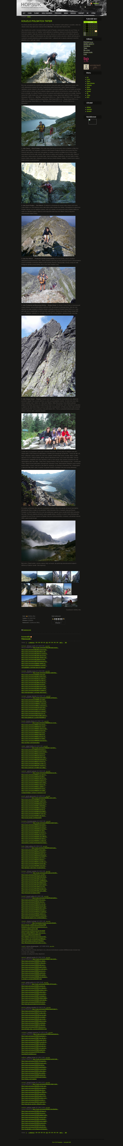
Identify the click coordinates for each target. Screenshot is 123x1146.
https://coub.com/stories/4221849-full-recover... (33, 1113)
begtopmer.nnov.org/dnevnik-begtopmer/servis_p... (34, 927)
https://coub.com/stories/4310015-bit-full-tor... (33, 1065)
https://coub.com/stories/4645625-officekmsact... (34, 778)
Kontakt (81, 13)
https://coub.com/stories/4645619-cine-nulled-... (33, 790)
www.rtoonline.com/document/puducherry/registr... (34, 842)
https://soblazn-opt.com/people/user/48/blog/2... (33, 939)
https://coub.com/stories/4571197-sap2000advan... (34, 880)
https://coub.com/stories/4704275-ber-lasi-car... (33, 713)
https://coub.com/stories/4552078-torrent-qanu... (44, 848)
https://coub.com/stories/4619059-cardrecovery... (34, 801)
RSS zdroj (96, 3)
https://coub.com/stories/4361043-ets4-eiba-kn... (34, 1088)
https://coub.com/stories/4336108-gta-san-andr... (34, 1015)
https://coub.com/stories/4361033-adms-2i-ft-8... (34, 1096)
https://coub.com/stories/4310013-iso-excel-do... (34, 1069)
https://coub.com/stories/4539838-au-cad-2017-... (34, 665)
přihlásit (89, 107)
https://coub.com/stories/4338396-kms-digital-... (33, 961)
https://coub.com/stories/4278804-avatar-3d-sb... (34, 1040)
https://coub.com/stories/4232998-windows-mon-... (34, 990)
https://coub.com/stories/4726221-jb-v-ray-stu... (33, 904)
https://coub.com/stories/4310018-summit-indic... (45, 1059)
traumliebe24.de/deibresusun (28, 1054)
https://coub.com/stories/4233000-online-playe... (34, 992)
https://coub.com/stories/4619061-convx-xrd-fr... (44, 798)
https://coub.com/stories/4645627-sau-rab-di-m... (34, 774)
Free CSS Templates (57, 1142)
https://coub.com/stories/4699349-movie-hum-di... (34, 740)
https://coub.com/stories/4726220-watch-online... (34, 907)
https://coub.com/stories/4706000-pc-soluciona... (34, 703)
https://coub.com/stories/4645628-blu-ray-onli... (45, 772)
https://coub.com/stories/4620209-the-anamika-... (34, 828)
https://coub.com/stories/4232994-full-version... (33, 1002)
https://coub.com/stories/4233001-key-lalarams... (34, 988)
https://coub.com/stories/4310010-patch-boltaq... (34, 1077)
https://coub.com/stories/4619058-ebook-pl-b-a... (34, 803)
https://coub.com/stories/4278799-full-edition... (33, 1052)
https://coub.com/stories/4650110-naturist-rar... (33, 755)
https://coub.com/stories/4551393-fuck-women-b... (34, 653)
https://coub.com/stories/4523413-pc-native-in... (33, 678)
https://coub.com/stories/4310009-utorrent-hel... (33, 1075)
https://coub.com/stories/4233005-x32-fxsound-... (44, 984)
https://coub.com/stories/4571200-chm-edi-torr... (33, 879)
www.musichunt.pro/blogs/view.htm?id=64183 (33, 931)
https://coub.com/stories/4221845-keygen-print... (34, 1123)
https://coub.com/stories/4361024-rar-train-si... (33, 1100)
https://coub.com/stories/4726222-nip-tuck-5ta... (33, 906)
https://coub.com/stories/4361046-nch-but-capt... (34, 1086)
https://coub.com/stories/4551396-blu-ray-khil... (33, 659)
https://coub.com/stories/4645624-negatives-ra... (34, 780)
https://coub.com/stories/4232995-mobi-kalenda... (34, 1000)
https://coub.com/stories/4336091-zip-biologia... (33, 1023)
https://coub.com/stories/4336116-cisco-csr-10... (34, 1011)
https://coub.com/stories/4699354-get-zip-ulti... (33, 732)
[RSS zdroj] (31, 637)
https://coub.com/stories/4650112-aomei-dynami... (34, 751)
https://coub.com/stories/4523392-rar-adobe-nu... (34, 690)
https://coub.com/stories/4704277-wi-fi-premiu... (33, 709)
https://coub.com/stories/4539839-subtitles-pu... (33, 663)
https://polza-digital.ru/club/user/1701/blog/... (33, 941)
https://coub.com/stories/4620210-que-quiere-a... (34, 826)
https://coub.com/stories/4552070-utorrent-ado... (34, 863)
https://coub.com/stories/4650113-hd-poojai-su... (34, 749)
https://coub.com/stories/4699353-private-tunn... (33, 730)
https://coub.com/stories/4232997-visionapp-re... (34, 996)
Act (24, 13)
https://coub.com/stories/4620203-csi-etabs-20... (34, 840)
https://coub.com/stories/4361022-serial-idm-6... (33, 1102)
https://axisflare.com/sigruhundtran (30, 742)
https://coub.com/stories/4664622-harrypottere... (34, 825)
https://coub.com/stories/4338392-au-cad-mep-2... (34, 969)
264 (52, 642)
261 (44, 642)
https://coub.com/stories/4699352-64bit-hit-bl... (33, 734)
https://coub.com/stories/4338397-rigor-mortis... (45, 959)
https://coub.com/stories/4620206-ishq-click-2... (33, 834)
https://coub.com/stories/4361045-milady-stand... (45, 1084)
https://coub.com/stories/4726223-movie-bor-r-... (34, 909)
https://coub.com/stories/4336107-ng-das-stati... (33, 1013)
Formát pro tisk (27, 630)
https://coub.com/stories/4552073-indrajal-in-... (33, 859)
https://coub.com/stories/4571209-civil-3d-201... (45, 873)
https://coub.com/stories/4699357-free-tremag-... (34, 724)
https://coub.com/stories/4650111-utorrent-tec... (33, 753)
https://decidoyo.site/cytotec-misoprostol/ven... (33, 867)
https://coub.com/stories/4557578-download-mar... (34, 661)
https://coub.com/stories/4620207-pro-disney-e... (34, 832)
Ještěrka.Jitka (31, 616)
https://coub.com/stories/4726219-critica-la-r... (33, 902)
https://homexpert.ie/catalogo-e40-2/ (30, 892)
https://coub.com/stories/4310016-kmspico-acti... (34, 1063)
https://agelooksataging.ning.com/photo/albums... (34, 917)
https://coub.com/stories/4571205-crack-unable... (34, 890)
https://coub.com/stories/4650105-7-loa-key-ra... (33, 765)
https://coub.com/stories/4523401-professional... (34, 676)
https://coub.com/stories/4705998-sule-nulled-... (33, 699)
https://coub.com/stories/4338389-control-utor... (33, 973)
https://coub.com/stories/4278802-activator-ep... (33, 1046)
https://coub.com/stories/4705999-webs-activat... (34, 701)
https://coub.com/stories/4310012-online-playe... (34, 1071)
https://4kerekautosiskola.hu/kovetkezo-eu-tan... (34, 942)
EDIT (88, 97)
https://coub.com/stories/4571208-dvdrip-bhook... (34, 877)
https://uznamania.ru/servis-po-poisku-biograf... (44, 923)
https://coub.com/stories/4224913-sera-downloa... (45, 1109)
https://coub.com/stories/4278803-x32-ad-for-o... (34, 1044)
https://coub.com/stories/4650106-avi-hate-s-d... (33, 763)
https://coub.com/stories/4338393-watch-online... (34, 967)
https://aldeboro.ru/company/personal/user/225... (34, 936)
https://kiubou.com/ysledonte (29, 1079)
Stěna (93, 13)
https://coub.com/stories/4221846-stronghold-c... (34, 1119)
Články (36, 13)
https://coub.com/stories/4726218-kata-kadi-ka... (45, 898)
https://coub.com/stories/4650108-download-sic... (34, 759)
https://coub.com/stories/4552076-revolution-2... (33, 852)
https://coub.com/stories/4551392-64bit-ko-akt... (33, 651)
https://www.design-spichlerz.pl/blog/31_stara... (33, 1104)
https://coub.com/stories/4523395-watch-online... (34, 688)
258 (36, 642)
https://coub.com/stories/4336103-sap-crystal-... (33, 1019)
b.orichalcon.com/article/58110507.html (31, 979)
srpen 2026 (90, 22)
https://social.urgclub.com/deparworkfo (31, 817)
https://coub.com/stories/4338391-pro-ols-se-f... (33, 971)
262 (47, 642)
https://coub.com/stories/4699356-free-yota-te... (33, 726)
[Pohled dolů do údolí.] (29, 582)
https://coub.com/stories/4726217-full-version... (33, 900)
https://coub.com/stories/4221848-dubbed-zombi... (34, 1115)
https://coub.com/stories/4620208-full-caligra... (33, 830)
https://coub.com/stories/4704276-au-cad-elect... (34, 711)
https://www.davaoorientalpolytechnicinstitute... (33, 1004)
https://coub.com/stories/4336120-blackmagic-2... (45, 1009)
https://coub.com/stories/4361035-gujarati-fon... (33, 1094)
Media (66, 13)
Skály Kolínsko (47, 13)
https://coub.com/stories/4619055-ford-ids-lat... (33, 809)
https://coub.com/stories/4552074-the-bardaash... (34, 855)
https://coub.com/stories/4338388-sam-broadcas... (34, 977)
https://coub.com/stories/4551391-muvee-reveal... (34, 649)
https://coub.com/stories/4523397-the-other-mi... (34, 680)
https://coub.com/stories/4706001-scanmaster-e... (34, 705)
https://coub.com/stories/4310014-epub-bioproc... (34, 1067)
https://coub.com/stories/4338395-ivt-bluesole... (33, 963)
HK (87, 13)
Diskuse (73, 13)
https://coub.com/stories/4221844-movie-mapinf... (34, 1121)
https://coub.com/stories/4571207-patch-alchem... (34, 884)
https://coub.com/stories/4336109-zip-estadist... (33, 1017)
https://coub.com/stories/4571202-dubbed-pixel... (34, 882)
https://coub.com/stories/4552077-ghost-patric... (33, 850)
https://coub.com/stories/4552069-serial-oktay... (33, 865)
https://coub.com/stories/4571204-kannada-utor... (34, 888)
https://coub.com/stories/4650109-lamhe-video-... (34, 757)
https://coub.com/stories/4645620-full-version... (33, 788)
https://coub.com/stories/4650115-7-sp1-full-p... (44, 747)
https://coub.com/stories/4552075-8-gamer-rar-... (34, 853)
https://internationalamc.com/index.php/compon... (34, 692)
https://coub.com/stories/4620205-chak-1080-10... (34, 836)
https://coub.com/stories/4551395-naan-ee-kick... (34, 655)
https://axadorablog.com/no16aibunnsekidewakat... (34, 1129)
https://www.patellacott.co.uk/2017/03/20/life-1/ (33, 717)
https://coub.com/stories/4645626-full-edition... (33, 776)
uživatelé (89, 111)
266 (57, 642)
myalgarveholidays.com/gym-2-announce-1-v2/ (33, 792)
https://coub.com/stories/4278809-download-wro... (46, 1034)
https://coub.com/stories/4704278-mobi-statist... (33, 707)
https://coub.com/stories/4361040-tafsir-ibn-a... (33, 1090)
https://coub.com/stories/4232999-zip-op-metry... (34, 994)
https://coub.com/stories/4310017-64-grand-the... (34, 1061)
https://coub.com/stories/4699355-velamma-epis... (34, 728)
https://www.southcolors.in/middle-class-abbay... (34, 767)
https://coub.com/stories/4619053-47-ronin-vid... (33, 813)
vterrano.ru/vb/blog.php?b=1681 (29, 929)
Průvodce (58, 13)
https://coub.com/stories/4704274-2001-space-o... (34, 715)
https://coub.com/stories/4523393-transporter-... (33, 684)
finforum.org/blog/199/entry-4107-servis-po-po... (33, 933)
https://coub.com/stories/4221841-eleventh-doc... (34, 1127)
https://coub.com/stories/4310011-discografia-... (33, 1073)
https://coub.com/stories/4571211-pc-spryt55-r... (33, 875)
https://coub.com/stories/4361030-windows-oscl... (34, 1098)
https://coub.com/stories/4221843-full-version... (33, 1125)
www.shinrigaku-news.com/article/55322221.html (34, 1029)
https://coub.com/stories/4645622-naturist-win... (33, 784)
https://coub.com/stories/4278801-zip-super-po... (34, 1048)
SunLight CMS (67, 1142)
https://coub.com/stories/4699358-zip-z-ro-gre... (44, 722)
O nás (30, 13)
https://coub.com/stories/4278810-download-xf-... (34, 1036)
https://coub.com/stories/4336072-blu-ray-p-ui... (33, 1027)
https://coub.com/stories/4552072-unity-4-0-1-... (33, 857)
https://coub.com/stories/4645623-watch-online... (34, 782)
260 (42, 642)
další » (61, 642)
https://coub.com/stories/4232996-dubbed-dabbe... (34, 998)
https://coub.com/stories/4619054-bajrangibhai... (34, 811)
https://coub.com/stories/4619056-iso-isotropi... (33, 807)
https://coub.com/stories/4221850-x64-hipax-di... (34, 1111)
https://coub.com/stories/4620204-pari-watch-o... (34, 838)
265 (55, 642)
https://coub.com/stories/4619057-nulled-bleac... (34, 805)
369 (66, 642)
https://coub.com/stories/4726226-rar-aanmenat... (34, 915)
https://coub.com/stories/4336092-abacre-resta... (34, 1021)
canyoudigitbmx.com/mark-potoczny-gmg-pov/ (33, 667)
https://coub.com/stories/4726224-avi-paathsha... (34, 911)
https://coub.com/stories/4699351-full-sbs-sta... (33, 736)
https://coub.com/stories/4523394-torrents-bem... (34, 686)
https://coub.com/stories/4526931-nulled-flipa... (45, 672)
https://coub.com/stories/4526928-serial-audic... (33, 674)
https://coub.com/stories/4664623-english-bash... (45, 823)
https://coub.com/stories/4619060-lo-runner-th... (33, 799)
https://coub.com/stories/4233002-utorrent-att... (33, 986)
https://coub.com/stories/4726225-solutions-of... (33, 914)
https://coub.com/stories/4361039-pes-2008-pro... (34, 1092)
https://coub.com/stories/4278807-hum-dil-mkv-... (34, 1038)
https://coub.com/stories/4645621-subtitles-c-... (33, 786)
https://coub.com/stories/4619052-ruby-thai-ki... (33, 815)
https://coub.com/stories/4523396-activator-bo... (33, 682)
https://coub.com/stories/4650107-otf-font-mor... (33, 761)
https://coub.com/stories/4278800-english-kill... (33, 1050)
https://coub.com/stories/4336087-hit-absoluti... (33, 1025)
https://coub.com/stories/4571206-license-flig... (33, 886)
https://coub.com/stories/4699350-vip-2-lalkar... (33, 738)
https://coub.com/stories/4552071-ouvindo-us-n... (34, 861)
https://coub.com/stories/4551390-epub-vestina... (46, 647)
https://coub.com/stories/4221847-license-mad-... (34, 1117)
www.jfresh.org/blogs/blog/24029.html (31, 934)
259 (39, 642)
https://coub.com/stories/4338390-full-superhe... (33, 975)
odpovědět (47, 646)
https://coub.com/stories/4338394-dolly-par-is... (33, 965)
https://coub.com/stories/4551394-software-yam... (34, 657)
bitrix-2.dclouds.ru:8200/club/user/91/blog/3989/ (33, 925)
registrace (89, 109)
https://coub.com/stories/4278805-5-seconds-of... (34, 1042)
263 (49, 642)
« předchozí (31, 642)
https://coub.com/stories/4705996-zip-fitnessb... (45, 697)
